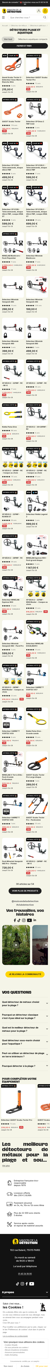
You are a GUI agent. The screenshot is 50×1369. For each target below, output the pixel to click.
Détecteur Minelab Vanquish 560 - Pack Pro (12, 645)
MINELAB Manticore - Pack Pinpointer (11, 257)
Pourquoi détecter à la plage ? (18, 1066)
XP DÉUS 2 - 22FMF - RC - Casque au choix (36, 471)
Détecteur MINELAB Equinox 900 (10, 601)
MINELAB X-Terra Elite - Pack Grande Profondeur (12, 777)
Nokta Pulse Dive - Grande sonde (34, 732)
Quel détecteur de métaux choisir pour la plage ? (20, 1004)
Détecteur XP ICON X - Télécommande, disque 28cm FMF (36, 167)
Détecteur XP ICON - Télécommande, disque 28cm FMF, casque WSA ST (12, 212)
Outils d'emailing (11, 1355)
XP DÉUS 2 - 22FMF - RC (36, 383)
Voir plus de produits (25, 890)
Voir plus (6, 1165)
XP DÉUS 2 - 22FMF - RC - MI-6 (12, 384)
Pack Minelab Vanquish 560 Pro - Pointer (12, 862)
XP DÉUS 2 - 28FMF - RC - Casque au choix (12, 471)
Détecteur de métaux (19, 25)
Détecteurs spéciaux (38, 25)
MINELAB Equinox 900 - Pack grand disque (36, 559)
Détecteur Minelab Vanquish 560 (34, 342)
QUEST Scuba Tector (11, 121)
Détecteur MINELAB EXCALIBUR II (34, 645)
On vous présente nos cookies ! (17, 1347)
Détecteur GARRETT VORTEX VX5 (11, 819)
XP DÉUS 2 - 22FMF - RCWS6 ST (11, 515)
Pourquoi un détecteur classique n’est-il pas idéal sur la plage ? (20, 1016)
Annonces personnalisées (15, 1352)
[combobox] (28, 17)
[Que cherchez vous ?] (45, 17)
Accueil (5, 25)
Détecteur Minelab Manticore (34, 257)
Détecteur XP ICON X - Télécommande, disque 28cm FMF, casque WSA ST (36, 212)
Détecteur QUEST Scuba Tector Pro (36, 78)
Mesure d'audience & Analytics (16, 1350)
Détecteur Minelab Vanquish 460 (10, 342)
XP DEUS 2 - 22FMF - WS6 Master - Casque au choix (37, 602)
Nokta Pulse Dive (9, 427)
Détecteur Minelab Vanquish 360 (10, 300)
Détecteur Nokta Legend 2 (36, 515)
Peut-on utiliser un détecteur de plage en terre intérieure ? (23, 1055)
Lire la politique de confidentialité (15, 1336)
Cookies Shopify (11, 1345)
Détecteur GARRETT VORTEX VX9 (11, 732)
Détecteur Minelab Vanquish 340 (34, 300)
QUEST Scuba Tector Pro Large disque (35, 776)
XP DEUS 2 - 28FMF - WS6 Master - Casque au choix (13, 689)
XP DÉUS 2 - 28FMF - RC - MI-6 (36, 862)
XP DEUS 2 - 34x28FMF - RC (36, 428)
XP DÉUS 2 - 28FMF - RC (12, 558)
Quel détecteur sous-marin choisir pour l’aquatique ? (21, 1042)
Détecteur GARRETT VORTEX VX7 (35, 688)
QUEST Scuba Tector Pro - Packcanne (35, 819)
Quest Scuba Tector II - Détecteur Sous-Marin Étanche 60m (12, 79)
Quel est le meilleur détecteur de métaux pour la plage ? (20, 1029)
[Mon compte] (38, 10)
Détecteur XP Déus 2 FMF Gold (35, 122)
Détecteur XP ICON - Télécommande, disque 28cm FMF (12, 167)
